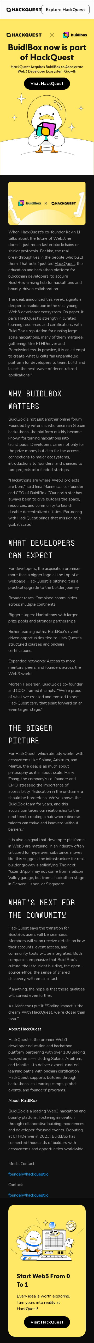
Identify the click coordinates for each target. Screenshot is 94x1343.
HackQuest (65, 264)
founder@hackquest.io (28, 1174)
